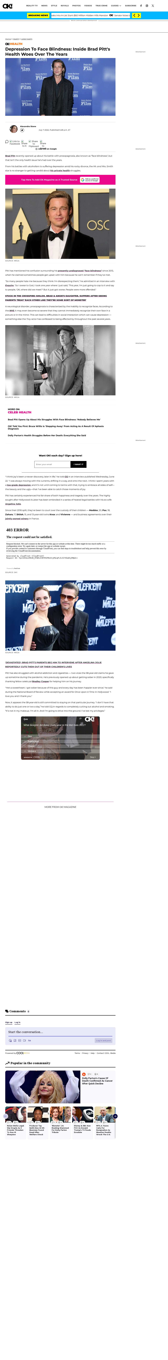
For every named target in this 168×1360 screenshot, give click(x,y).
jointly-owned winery (17, 518)
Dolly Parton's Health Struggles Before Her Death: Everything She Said (47, 435)
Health (16, 39)
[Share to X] (24, 141)
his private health (60, 170)
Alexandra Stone (28, 126)
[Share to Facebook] (15, 141)
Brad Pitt (10, 156)
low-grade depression (19, 485)
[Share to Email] (43, 141)
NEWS (44, 5)
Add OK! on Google (47, 149)
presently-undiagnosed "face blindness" (80, 270)
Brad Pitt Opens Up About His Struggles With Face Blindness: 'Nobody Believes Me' (54, 419)
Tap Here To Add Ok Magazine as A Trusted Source (49, 180)
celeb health (26, 39)
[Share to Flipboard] (34, 141)
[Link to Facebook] (141, 5)
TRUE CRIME (101, 5)
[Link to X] (153, 5)
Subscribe (130, 5)
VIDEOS (88, 5)
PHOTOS (76, 5)
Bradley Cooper (40, 681)
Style (54, 5)
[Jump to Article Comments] (6, 141)
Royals (65, 5)
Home (8, 39)
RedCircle (17, 568)
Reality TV (32, 5)
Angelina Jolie (13, 504)
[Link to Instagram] (147, 5)
